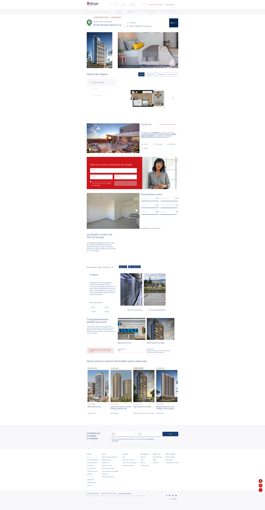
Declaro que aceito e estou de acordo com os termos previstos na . (102, 183)
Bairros (143, 462)
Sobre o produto (119, 11)
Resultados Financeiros (133, 4)
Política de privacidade (124, 493)
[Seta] (89, 449)
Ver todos (155, 462)
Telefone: (118, 176)
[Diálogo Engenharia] (93, 4)
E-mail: (93, 176)
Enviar (170, 434)
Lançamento (90, 465)
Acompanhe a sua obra (172, 462)
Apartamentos (151, 74)
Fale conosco (124, 4)
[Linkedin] (172, 495)
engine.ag (174, 499)
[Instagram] (169, 495)
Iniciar (125, 183)
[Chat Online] (260, 485)
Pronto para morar (92, 471)
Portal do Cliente (170, 457)
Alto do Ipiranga (157, 457)
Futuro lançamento (92, 460)
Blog (144, 3)
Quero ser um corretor (129, 460)
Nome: (93, 169)
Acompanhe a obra (153, 11)
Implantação (161, 74)
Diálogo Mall (90, 479)
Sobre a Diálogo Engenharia (109, 457)
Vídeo (146, 11)
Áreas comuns (172, 74)
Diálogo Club (105, 462)
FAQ (124, 457)
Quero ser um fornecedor (130, 462)
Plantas (141, 74)
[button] (170, 4)
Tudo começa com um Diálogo (110, 471)
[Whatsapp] (260, 481)
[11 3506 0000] (260, 490)
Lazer (162, 11)
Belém (154, 460)
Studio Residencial (97, 95)
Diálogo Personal (106, 460)
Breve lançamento (92, 462)
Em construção (91, 468)
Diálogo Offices (91, 482)
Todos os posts (145, 465)
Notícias (143, 457)
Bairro (175, 11)
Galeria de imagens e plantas (133, 11)
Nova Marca (105, 474)
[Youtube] (176, 495)
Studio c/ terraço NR (98, 82)
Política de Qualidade (107, 477)
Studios (89, 485)
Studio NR (95, 89)
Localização (169, 11)
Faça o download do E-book (167, 124)
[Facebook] (166, 495)
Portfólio (89, 474)
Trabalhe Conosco (107, 465)
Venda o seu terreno (128, 465)
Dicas (142, 460)
